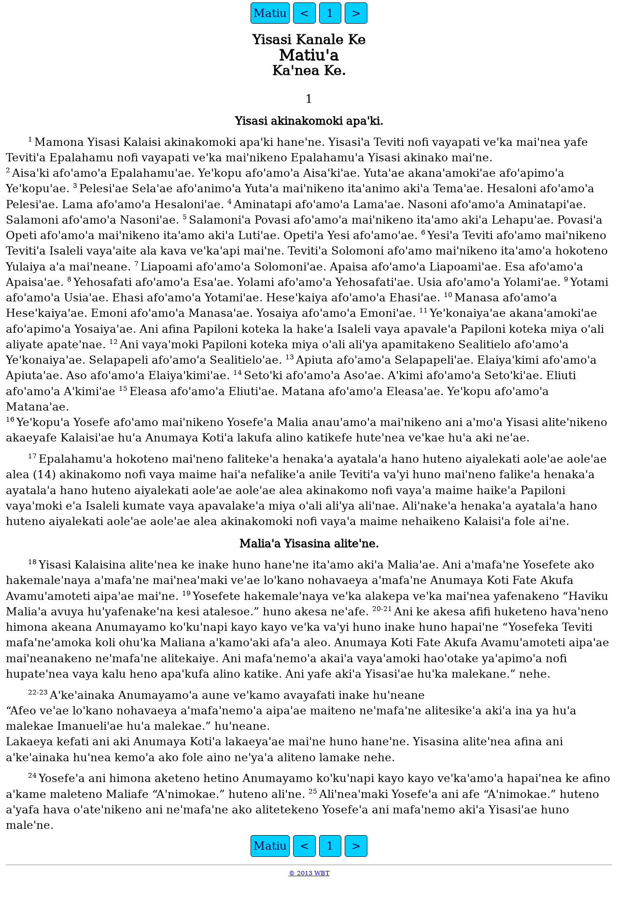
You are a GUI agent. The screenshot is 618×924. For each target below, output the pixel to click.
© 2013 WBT (309, 873)
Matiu (270, 13)
